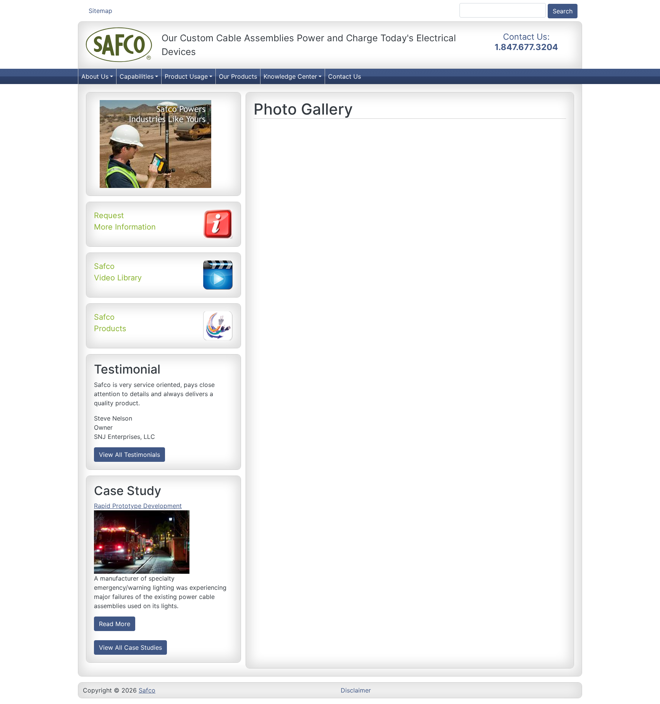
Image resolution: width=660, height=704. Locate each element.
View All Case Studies (130, 647)
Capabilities (137, 76)
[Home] (119, 45)
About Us (94, 76)
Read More (114, 624)
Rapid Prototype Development (138, 506)
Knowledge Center (290, 76)
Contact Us (344, 76)
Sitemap (100, 11)
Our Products (238, 76)
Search (563, 11)
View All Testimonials (129, 454)
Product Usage (186, 76)
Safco (147, 690)
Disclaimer (356, 690)
